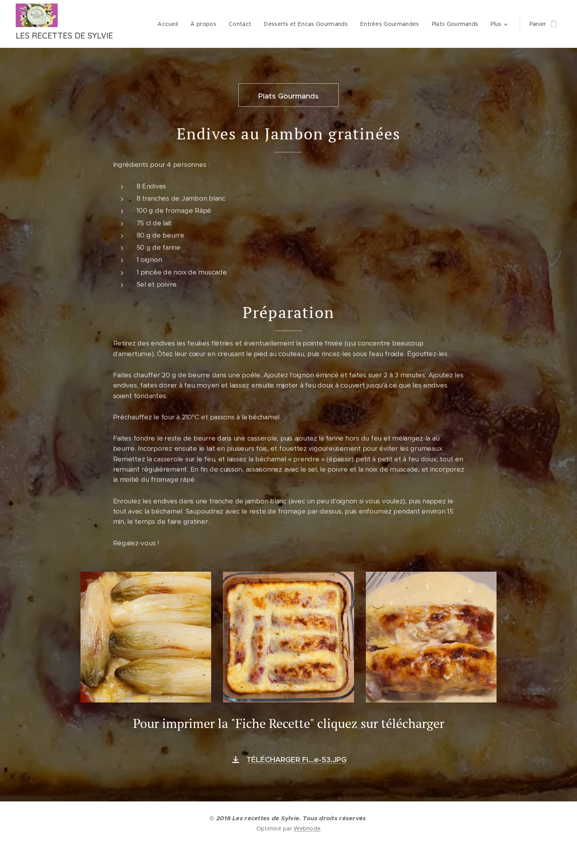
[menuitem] (169, 24)
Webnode (307, 828)
